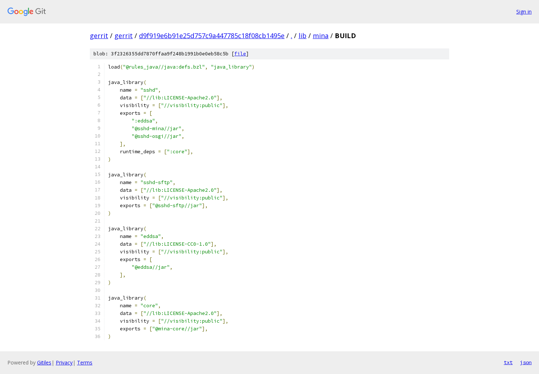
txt (508, 362)
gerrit (99, 35)
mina (321, 35)
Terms (84, 362)
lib (302, 35)
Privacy (64, 362)
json (526, 362)
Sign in (524, 11)
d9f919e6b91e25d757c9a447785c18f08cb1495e (212, 35)
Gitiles (44, 362)
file (240, 54)
